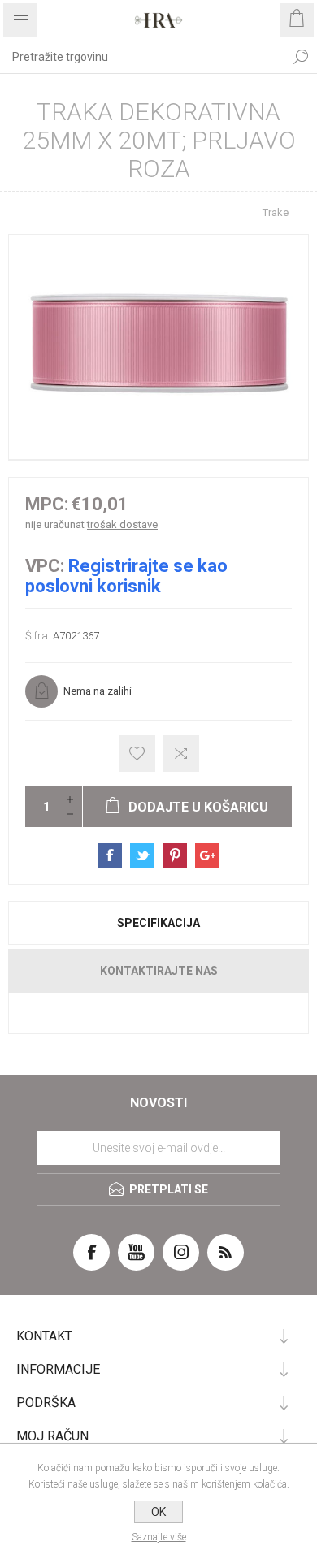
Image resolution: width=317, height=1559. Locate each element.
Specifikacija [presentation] (158, 922)
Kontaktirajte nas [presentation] (159, 970)
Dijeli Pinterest (175, 855)
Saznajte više (159, 1537)
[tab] (158, 923)
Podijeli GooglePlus (207, 855)
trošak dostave (122, 524)
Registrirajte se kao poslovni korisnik (126, 576)
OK (158, 1511)
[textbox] (142, 57)
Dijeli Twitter (142, 855)
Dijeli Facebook (110, 855)
